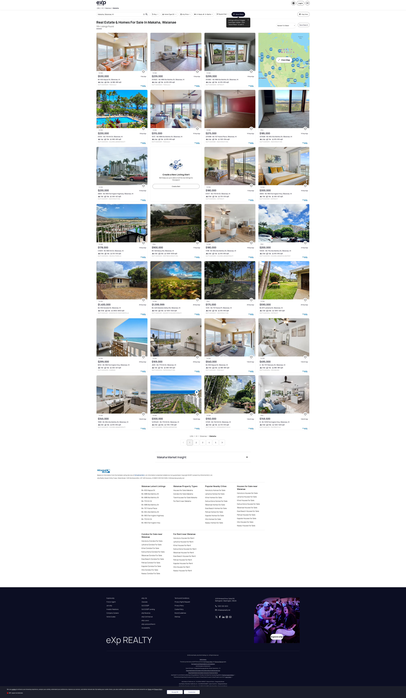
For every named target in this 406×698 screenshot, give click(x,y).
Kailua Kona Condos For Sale (153, 552)
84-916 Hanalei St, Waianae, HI (109, 308)
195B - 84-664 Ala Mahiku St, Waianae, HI (113, 422)
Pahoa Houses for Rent (182, 560)
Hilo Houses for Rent (181, 567)
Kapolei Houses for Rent (183, 563)
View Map (285, 60)
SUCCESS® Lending (148, 609)
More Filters (239, 14)
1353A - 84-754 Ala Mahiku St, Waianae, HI (275, 251)
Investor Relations (112, 609)
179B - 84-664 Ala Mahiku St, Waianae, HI (221, 251)
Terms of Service (219, 661)
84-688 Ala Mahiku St (150, 494)
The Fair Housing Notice (228, 675)
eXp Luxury (145, 620)
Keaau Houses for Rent (182, 570)
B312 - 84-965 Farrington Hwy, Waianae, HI (113, 365)
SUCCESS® (145, 605)
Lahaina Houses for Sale (247, 497)
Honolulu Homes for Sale (215, 490)
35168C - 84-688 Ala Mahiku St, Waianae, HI (222, 79)
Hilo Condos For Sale (149, 570)
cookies (14, 689)
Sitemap (177, 616)
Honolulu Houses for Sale (247, 493)
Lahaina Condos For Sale (151, 544)
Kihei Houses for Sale (245, 500)
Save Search (303, 25)
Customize (191, 692)
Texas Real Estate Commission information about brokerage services (203, 670)
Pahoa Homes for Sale (214, 512)
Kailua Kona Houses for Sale (248, 504)
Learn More (228, 677)
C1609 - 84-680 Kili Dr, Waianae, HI (111, 251)
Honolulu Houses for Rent (183, 538)
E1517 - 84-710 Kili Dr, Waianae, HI (218, 194)
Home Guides (110, 616)
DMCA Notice (203, 659)
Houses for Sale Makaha (183, 490)
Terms (149, 689)
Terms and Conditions (182, 598)
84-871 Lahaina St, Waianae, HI (271, 308)
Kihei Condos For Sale (150, 548)
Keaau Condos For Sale (150, 573)
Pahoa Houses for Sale (246, 515)
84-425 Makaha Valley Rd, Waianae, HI (166, 308)
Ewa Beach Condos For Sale (152, 559)
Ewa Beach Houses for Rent (184, 556)
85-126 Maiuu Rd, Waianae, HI (163, 251)
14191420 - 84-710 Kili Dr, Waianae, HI (165, 422)
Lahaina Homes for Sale (214, 494)
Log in (300, 3)
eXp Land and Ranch (148, 624)
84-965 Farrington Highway (152, 515)
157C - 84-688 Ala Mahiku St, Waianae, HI (167, 136)
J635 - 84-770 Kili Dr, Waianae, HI (164, 365)
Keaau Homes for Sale (214, 523)
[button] (203, 457)
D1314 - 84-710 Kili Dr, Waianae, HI (110, 136)
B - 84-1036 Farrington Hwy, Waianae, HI (274, 422)
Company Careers (112, 613)
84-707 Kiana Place (149, 508)
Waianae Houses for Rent (183, 552)
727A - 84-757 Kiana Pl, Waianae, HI (219, 308)
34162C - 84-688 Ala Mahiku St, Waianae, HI (168, 79)
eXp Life (144, 598)
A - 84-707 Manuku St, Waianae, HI (272, 365)
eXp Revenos (146, 613)
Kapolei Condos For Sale (151, 566)
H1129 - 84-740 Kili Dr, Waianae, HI (218, 422)
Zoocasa (144, 602)
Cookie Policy (179, 609)
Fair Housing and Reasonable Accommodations (203, 664)
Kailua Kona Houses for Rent (184, 549)
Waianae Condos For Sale (151, 555)
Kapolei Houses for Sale (246, 518)
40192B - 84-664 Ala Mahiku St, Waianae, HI (276, 136)
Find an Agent (111, 602)
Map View (305, 14)
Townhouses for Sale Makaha (185, 497)
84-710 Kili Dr (146, 501)
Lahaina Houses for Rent (183, 542)
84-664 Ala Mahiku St (150, 512)
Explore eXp (110, 598)
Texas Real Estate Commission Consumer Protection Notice (203, 672)
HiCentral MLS (139, 475)
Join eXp (109, 605)
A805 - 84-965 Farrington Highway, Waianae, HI (115, 194)
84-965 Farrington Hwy (150, 523)
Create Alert (176, 186)
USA (191, 436)
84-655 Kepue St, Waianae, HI (109, 79)
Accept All (175, 692)
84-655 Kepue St (148, 490)
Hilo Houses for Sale (245, 522)
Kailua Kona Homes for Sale (216, 501)
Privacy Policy (179, 605)
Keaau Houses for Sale (246, 525)
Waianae (203, 436)
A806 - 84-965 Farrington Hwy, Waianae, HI (276, 194)
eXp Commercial (147, 616)
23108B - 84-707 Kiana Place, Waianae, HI (221, 136)
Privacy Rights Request (182, 602)
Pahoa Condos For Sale (150, 562)
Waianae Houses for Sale (247, 507)
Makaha (212, 436)
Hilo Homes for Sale (213, 519)
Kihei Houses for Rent (182, 545)
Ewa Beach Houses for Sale (248, 511)
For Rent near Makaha (182, 501)
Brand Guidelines (180, 613)
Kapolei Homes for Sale (214, 515)
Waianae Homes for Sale (215, 505)
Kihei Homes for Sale (213, 497)
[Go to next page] (222, 442)
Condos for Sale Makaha (183, 494)
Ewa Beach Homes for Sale (216, 508)
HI (196, 436)
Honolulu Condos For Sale (152, 541)
